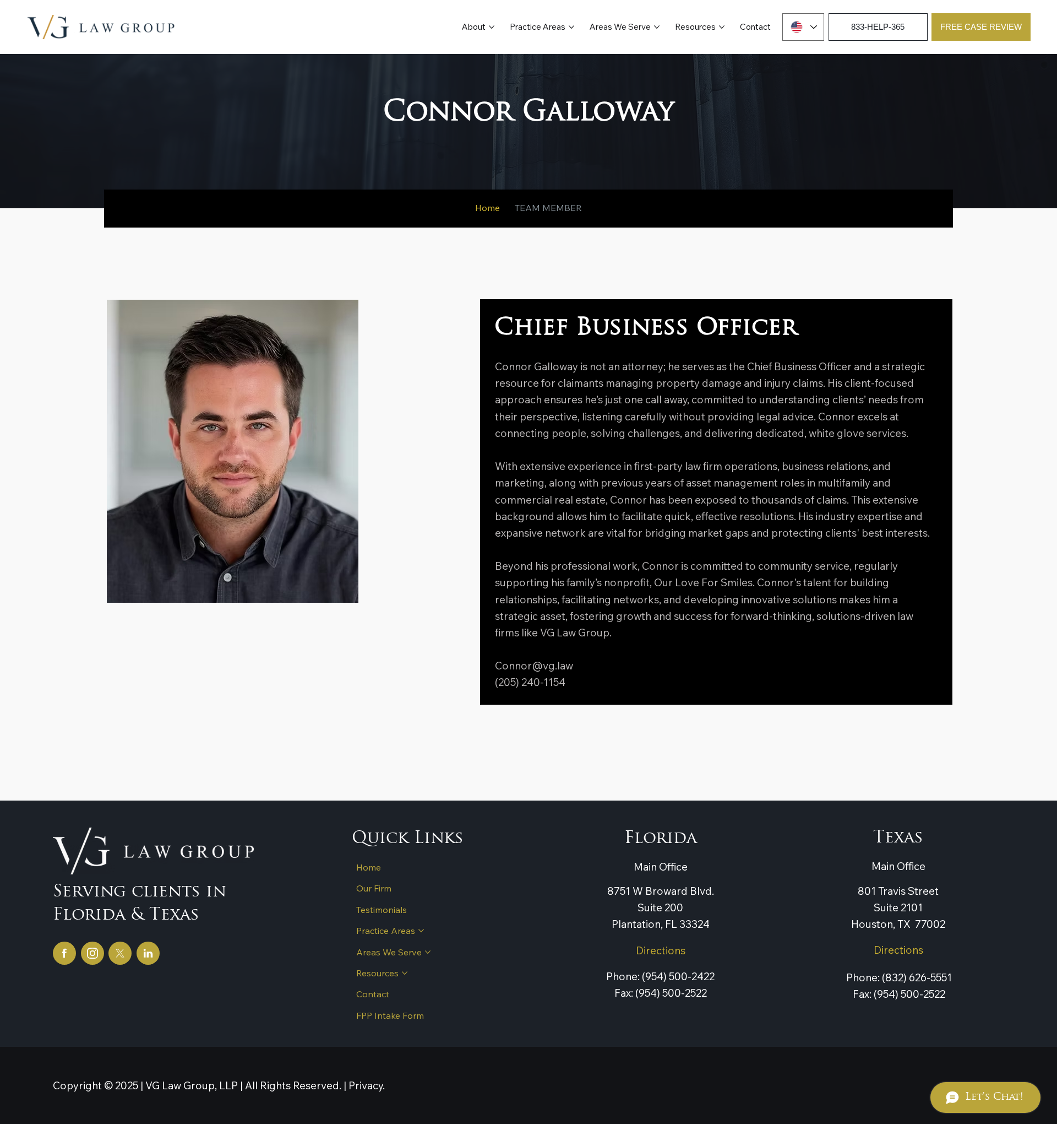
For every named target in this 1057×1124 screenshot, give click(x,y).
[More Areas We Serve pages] (657, 27)
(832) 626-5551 (916, 977)
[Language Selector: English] (803, 27)
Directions (660, 950)
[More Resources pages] (721, 27)
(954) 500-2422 (677, 976)
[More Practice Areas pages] (571, 27)
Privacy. (366, 1085)
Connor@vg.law (534, 665)
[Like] (64, 953)
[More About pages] (491, 27)
